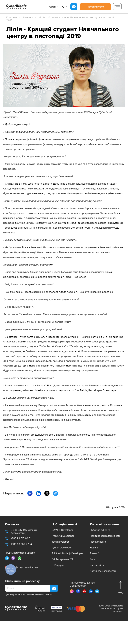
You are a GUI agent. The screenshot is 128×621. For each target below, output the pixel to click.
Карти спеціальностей (103, 571)
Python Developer (62, 547)
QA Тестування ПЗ (62, 559)
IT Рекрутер (58, 565)
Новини (94, 547)
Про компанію (98, 541)
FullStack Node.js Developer (67, 553)
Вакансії (94, 553)
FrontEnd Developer (63, 535)
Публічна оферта (100, 530)
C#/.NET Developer (62, 530)
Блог (92, 559)
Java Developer (60, 541)
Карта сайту (97, 565)
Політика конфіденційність (105, 535)
